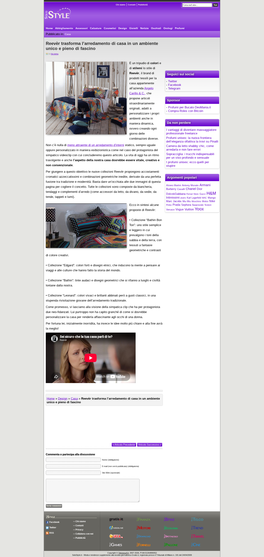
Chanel (191, 189)
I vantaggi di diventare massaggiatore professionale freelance (191, 131)
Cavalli (181, 189)
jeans (183, 198)
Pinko (169, 205)
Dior (199, 188)
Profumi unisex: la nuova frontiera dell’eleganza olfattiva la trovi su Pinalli (192, 139)
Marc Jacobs (174, 201)
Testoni (207, 205)
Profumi (179, 28)
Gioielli (133, 28)
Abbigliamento (64, 28)
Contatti (132, 5)
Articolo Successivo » (149, 444)
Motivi (205, 201)
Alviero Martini (173, 185)
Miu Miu (186, 201)
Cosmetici (110, 28)
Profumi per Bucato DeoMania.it (189, 107)
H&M (211, 193)
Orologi (168, 28)
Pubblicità (143, 5)
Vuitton (189, 209)
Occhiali (156, 28)
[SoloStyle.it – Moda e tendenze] (64, 20)
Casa (68, 34)
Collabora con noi (84, 534)
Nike (212, 201)
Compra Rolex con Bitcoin (185, 111)
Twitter (172, 81)
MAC (204, 198)
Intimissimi (173, 197)
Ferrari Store (192, 194)
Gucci (203, 194)
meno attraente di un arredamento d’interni (95, 145)
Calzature (95, 28)
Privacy (79, 529)
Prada (176, 204)
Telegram (174, 88)
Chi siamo (120, 5)
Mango (212, 197)
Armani (205, 185)
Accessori (81, 28)
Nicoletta (54, 54)
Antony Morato (190, 185)
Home (49, 28)
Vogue (179, 209)
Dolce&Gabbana (176, 193)
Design (122, 28)
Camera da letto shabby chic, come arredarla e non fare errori (190, 147)
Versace (170, 209)
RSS (51, 533)
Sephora (186, 204)
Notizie (144, 28)
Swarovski (197, 204)
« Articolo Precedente (124, 444)
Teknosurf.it (123, 553)
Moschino (196, 201)
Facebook (174, 85)
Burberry (171, 188)
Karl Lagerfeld (194, 197)
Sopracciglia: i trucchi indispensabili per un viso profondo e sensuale (190, 155)
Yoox (199, 209)
